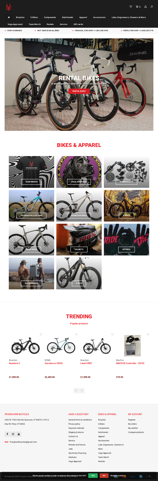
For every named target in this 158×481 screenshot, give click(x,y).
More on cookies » (117, 476)
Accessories (99, 17)
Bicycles (20, 17)
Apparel (83, 17)
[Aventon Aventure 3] (25, 346)
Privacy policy (74, 424)
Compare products (136, 432)
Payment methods (76, 428)
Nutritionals (67, 17)
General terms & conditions (80, 420)
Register (131, 420)
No (104, 476)
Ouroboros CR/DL (54, 363)
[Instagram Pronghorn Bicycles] (13, 434)
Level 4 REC (86, 363)
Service (63, 24)
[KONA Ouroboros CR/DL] (61, 346)
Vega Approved (15, 24)
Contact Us (73, 436)
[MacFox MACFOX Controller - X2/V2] (132, 346)
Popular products (79, 323)
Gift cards (78, 24)
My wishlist (133, 428)
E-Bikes (34, 17)
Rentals (50, 24)
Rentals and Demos (77, 445)
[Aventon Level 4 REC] (96, 346)
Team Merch (35, 24)
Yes (93, 476)
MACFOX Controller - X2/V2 (130, 363)
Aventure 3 (14, 363)
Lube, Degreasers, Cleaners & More (129, 17)
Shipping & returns (76, 432)
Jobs (71, 449)
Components (50, 17)
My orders (132, 424)
